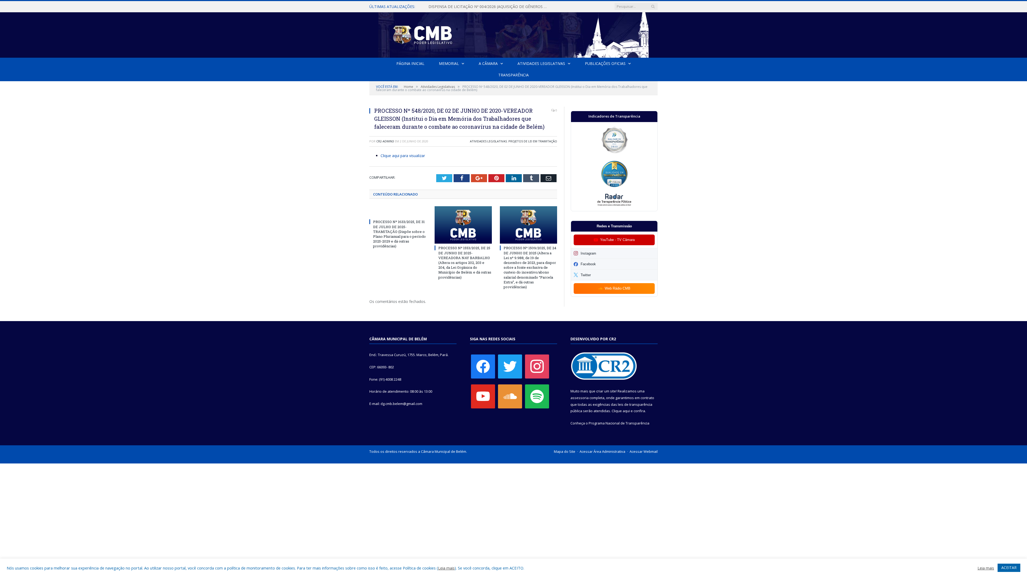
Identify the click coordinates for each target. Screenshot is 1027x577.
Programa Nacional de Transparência (619, 423)
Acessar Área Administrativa (602, 451)
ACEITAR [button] (1009, 567)
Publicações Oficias (605, 63)
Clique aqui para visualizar (403, 155)
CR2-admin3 (385, 141)
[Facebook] (483, 366)
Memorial (449, 63)
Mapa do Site (564, 451)
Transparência (513, 74)
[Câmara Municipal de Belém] (513, 34)
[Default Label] (483, 396)
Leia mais (446, 568)
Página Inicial (410, 63)
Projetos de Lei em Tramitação (532, 141)
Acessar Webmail (644, 451)
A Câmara (488, 63)
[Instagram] (537, 366)
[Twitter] (510, 366)
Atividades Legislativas (541, 63)
